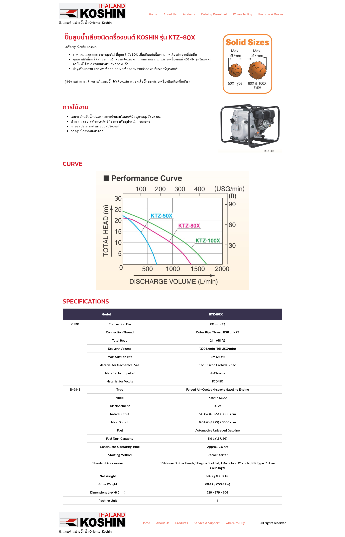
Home (153, 14)
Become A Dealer (270, 14)
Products (188, 14)
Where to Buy (242, 14)
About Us (169, 14)
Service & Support (207, 522)
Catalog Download (214, 14)
